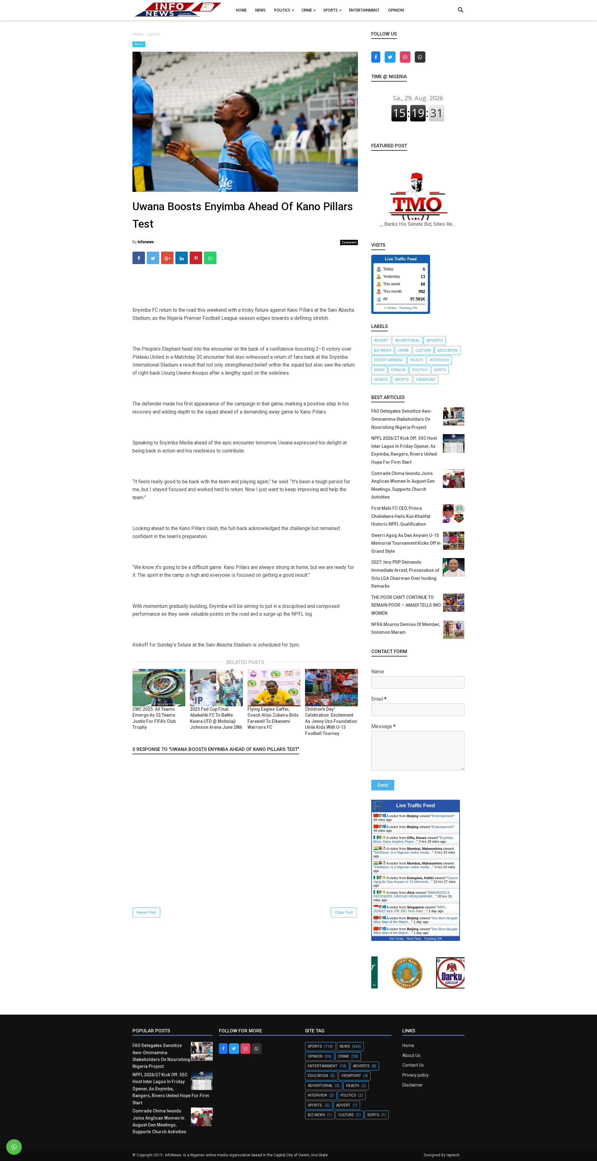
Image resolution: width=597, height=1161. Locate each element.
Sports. (402, 379)
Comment (349, 242)
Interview (439, 360)
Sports (138, 44)
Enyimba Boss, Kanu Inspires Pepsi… (413, 839)
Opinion (398, 370)
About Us (411, 1055)
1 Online (390, 308)
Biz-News (382, 350)
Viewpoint (426, 379)
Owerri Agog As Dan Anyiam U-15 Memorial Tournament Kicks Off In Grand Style (406, 543)
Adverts (434, 340)
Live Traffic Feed (415, 805)
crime (403, 350)
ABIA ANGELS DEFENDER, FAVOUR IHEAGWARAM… (411, 894)
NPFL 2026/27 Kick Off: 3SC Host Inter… (409, 909)
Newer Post (146, 912)
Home (408, 1045)
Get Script (396, 938)
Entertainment (389, 360)
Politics (420, 370)
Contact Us (413, 1065)
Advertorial (407, 340)
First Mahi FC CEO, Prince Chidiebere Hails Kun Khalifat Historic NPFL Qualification (400, 516)
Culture (423, 350)
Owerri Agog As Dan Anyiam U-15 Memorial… (415, 880)
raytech (453, 1155)
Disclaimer (412, 1085)
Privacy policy (415, 1075)
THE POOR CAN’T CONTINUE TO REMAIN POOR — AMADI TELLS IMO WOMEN (406, 605)
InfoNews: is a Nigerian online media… (404, 852)
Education (447, 350)
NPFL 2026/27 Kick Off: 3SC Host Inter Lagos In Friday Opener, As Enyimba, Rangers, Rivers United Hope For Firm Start (170, 1088)
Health (416, 360)
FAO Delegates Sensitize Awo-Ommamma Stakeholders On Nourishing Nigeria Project (401, 419)
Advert (381, 340)
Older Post (344, 912)
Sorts (440, 370)
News (379, 370)
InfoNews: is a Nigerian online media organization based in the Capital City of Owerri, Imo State (246, 1155)
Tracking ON (408, 308)
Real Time (414, 938)
